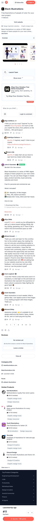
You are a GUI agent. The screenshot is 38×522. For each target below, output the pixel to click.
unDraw (9, 406)
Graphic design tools (27, 26)
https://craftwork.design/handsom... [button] (19, 144)
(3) (10, 160)
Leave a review (18, 348)
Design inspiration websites (11, 26)
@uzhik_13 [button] (10, 140)
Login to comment (26, 114)
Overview (5, 38)
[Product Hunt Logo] (6, 2)
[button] (2, 121)
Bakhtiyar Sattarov (13, 137)
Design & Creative (14, 445)
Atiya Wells (8, 219)
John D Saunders (10, 164)
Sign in (31, 2)
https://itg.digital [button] (15, 125)
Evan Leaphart (9, 274)
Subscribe (20, 2)
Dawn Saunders (10, 293)
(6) (7, 305)
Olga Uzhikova (9, 121)
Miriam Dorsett (10, 236)
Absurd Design (12, 452)
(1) (10, 147)
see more (4, 33)
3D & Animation (13, 431)
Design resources (13, 402)
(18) (7, 215)
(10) (7, 288)
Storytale (10, 435)
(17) (7, 133)
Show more (17, 78)
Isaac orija (10, 152)
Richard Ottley (9, 309)
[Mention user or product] (5, 114)
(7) (7, 269)
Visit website (18, 22)
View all (18, 356)
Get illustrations (12, 391)
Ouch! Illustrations (13, 423)
